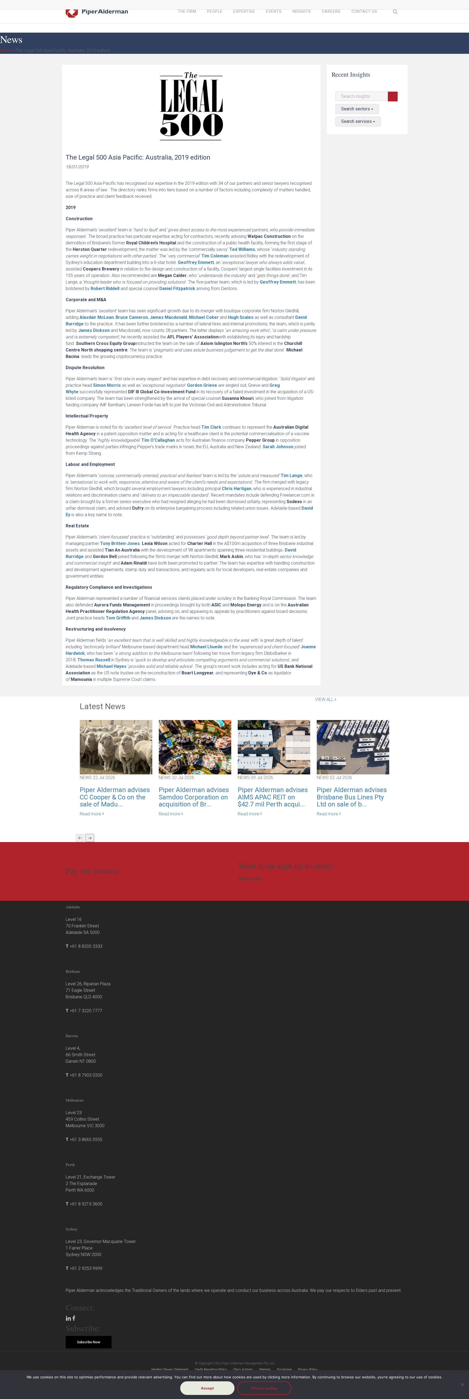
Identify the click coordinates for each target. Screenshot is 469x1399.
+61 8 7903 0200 (86, 1075)
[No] (462, 1384)
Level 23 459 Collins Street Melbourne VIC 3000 (85, 1119)
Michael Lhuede (206, 646)
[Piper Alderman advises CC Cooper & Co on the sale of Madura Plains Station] (116, 747)
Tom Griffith (118, 618)
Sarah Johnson (278, 446)
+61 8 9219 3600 (86, 1204)
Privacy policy (264, 1388)
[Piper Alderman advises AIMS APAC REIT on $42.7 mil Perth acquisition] (274, 747)
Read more (91, 814)
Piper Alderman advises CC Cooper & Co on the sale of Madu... (115, 797)
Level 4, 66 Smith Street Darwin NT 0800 (81, 1055)
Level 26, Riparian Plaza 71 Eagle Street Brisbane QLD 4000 (88, 990)
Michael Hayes (111, 666)
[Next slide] (89, 838)
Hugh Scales (240, 317)
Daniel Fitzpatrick (177, 288)
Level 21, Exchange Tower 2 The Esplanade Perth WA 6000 (90, 1183)
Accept (207, 1388)
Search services (357, 121)
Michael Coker (204, 317)
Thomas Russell (93, 659)
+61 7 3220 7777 (86, 1010)
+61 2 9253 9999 (86, 1268)
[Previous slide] (80, 838)
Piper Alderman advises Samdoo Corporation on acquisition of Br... (194, 797)
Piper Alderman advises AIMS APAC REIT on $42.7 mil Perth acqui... (273, 797)
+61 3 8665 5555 (86, 1139)
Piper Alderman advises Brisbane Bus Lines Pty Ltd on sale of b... (352, 797)
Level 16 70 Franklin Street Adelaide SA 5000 (83, 926)
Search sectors (356, 108)
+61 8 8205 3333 (86, 946)
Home (6, 50)
